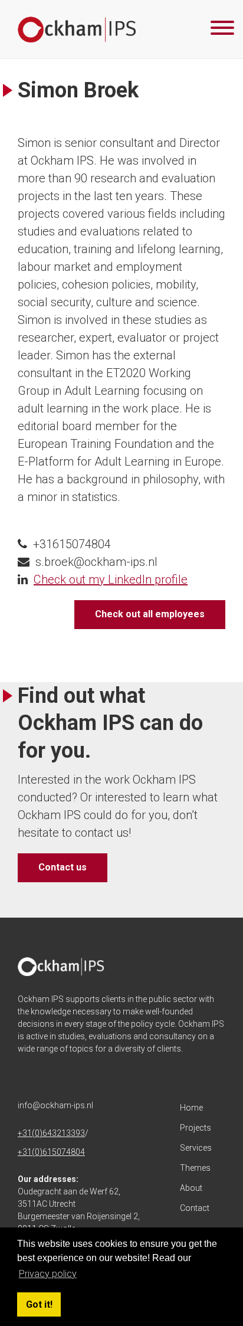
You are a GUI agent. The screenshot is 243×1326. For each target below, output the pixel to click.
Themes (195, 1168)
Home (191, 1107)
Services (196, 1148)
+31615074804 (72, 544)
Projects (195, 1127)
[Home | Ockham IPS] (77, 29)
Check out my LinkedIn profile (111, 579)
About (191, 1188)
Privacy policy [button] (48, 1273)
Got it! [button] (39, 1304)
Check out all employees (150, 614)
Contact (194, 1208)
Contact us (62, 867)
